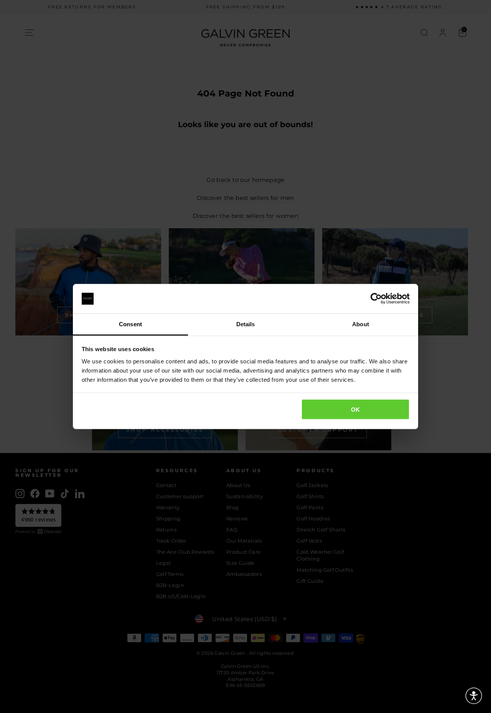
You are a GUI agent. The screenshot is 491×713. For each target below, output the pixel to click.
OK (355, 409)
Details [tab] (245, 324)
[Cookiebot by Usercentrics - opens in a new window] (376, 298)
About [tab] (360, 324)
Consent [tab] (130, 324)
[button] (473, 695)
